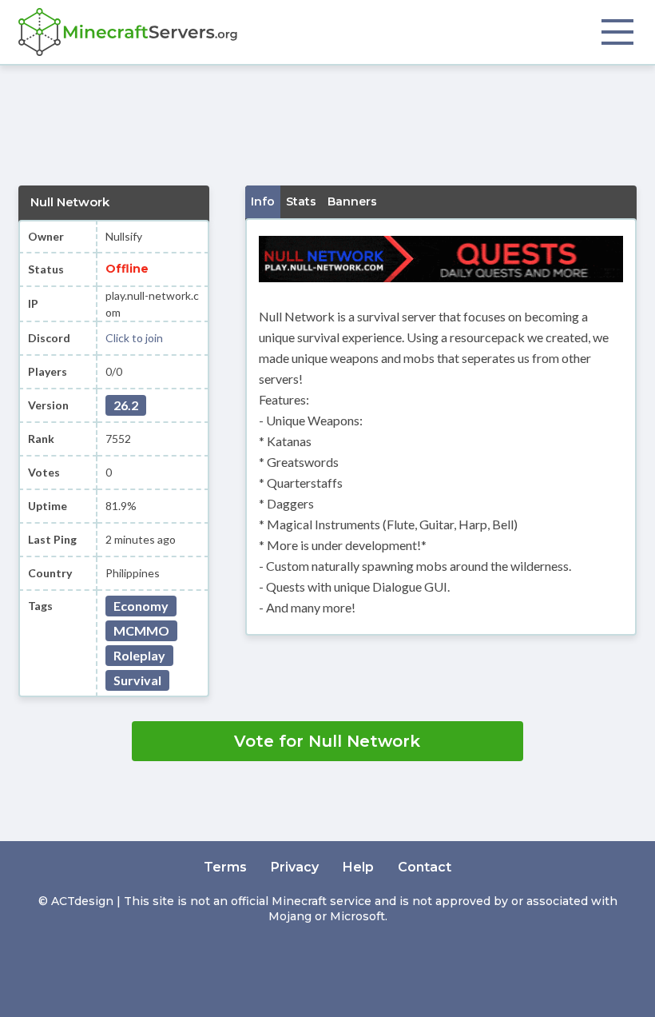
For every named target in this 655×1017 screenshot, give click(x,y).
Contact (424, 867)
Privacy (295, 867)
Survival (137, 680)
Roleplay (139, 655)
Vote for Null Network (327, 741)
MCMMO (141, 630)
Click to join (134, 338)
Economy (141, 605)
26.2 (125, 405)
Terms (225, 867)
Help (358, 867)
